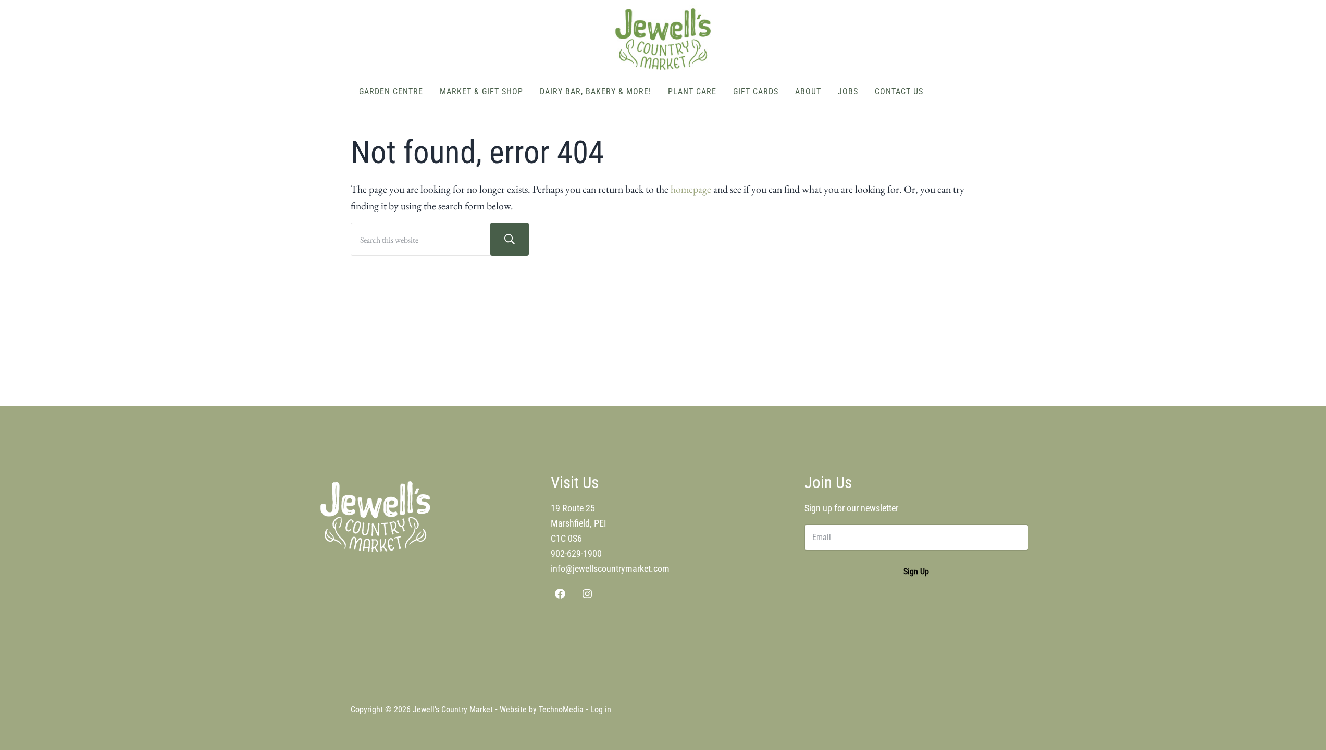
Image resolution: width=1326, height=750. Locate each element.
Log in (600, 710)
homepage (691, 189)
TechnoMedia (561, 710)
